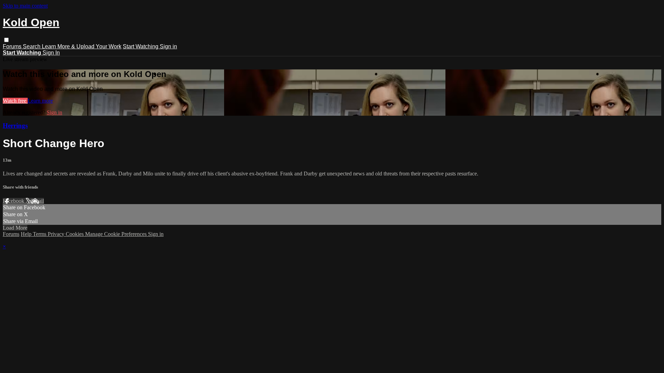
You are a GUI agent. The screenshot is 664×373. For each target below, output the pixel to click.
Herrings (15, 125)
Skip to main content (25, 6)
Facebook (14, 201)
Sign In (51, 53)
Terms (40, 234)
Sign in (168, 46)
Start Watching (141, 46)
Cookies (75, 234)
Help (27, 234)
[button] (6, 40)
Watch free (15, 101)
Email (37, 201)
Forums (13, 46)
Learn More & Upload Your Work (81, 46)
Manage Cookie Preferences (116, 234)
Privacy (57, 234)
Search (32, 46)
